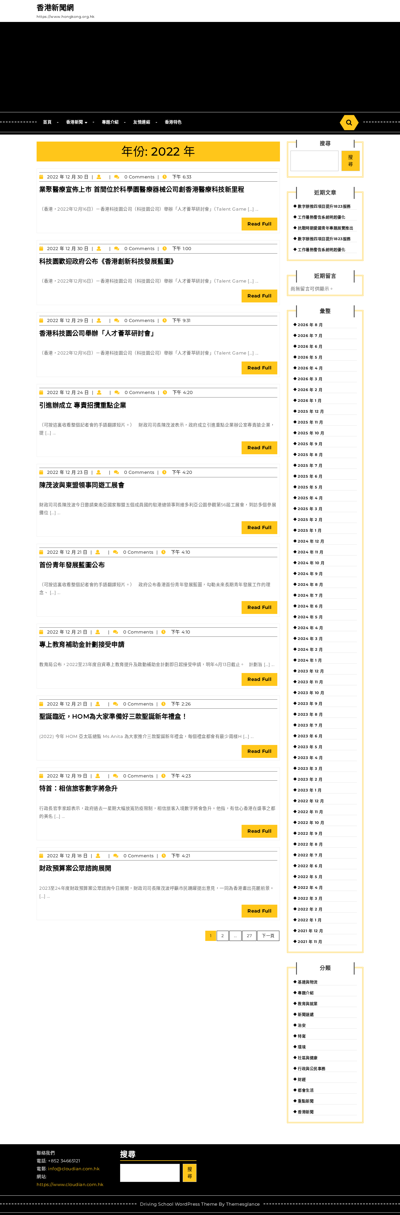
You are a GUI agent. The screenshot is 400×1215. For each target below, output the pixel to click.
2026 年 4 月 (310, 368)
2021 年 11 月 (310, 941)
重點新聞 (306, 1101)
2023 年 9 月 (310, 703)
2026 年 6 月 (310, 346)
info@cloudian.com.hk (74, 1168)
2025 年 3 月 (310, 508)
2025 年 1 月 (310, 530)
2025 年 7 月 (310, 465)
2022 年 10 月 (311, 822)
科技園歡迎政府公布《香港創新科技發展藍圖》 (108, 261)
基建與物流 (308, 982)
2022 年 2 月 (310, 909)
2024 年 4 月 (310, 627)
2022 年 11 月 (310, 811)
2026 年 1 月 (310, 400)
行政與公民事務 (312, 1068)
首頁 (47, 122)
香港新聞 (74, 122)
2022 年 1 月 (310, 920)
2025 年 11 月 (310, 422)
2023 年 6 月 (310, 736)
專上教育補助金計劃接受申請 (81, 644)
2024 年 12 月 (311, 541)
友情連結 (141, 122)
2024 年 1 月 (310, 660)
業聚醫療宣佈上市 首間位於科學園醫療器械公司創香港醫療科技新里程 (142, 189)
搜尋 (325, 143)
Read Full (262, 225)
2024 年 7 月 (310, 595)
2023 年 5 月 (310, 746)
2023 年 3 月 (310, 768)
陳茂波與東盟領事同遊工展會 (81, 485)
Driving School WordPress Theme (178, 1204)
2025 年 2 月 (310, 519)
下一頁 (268, 935)
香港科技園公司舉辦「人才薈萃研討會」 (98, 333)
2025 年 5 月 (310, 487)
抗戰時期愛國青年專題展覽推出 (325, 228)
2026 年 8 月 (310, 324)
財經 (302, 1079)
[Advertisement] (200, 68)
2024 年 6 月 (310, 606)
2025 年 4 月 (310, 497)
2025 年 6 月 (310, 476)
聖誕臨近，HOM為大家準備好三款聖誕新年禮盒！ (113, 716)
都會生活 (306, 1090)
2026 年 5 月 (310, 357)
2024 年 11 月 (311, 552)
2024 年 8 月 (310, 584)
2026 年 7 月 (310, 335)
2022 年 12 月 (311, 800)
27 (249, 935)
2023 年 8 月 (310, 714)
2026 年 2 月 (310, 389)
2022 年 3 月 (310, 898)
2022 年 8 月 (310, 844)
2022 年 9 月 (310, 833)
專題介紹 (110, 122)
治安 (302, 1025)
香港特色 (173, 122)
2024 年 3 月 (310, 638)
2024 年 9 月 (310, 573)
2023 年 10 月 (311, 692)
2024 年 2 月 (310, 649)
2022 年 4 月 (310, 887)
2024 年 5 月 (310, 617)
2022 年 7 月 (310, 855)
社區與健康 (308, 1057)
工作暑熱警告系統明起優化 (321, 217)
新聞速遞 (306, 1014)
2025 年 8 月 (310, 454)
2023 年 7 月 (310, 725)
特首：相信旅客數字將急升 (78, 788)
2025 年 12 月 (311, 411)
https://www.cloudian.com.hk (70, 1184)
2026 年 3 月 (310, 378)
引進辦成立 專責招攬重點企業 (83, 405)
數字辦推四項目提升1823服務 (324, 206)
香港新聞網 (55, 7)
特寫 (302, 1036)
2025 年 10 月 (311, 433)
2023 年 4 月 (310, 757)
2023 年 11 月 (310, 681)
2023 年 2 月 (310, 779)
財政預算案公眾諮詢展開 (75, 868)
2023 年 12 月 (311, 671)
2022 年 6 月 (310, 865)
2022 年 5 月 (310, 876)
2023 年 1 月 (310, 790)
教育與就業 (308, 1003)
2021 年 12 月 (310, 930)
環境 (302, 1046)
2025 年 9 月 (310, 443)
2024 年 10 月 (311, 562)
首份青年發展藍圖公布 (72, 565)
